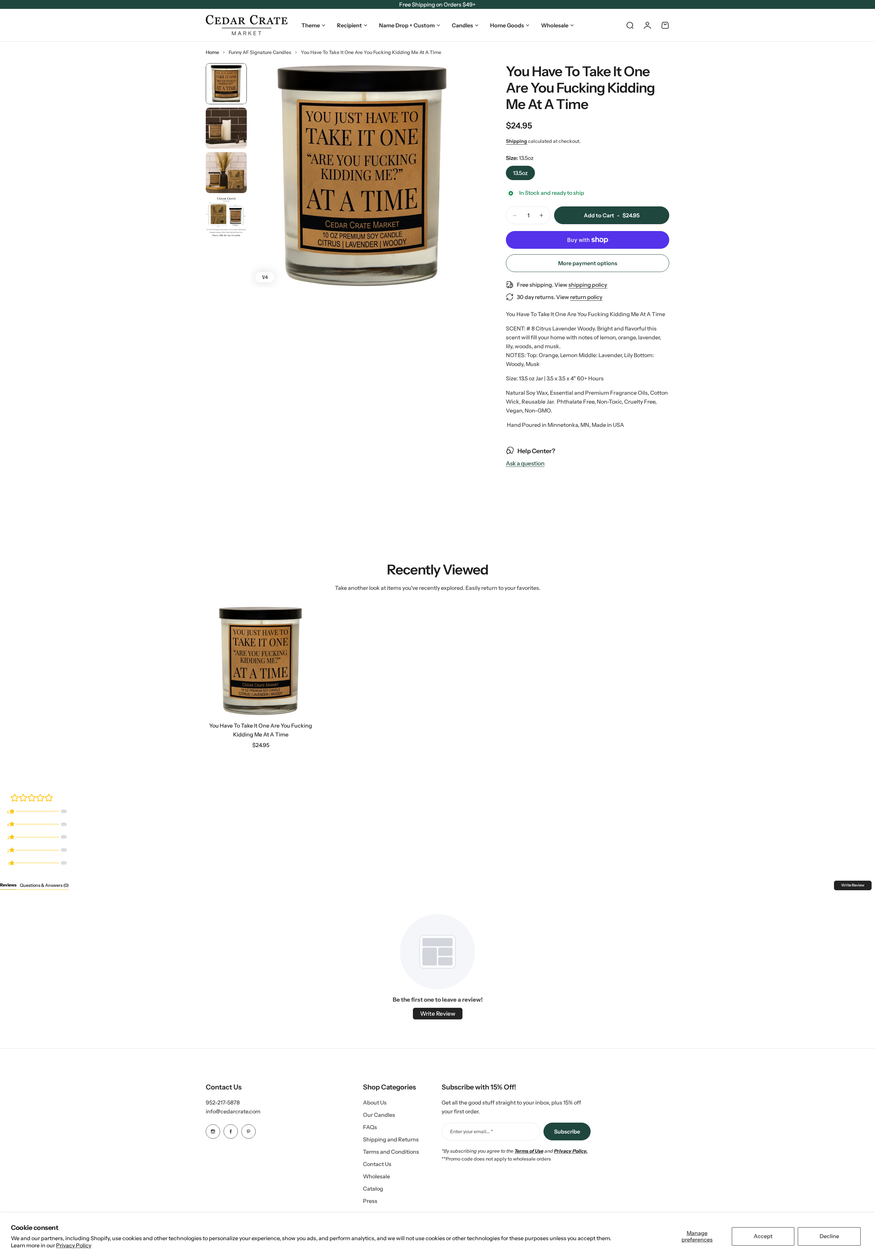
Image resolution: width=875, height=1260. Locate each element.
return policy (586, 297)
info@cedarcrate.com (233, 1111)
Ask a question (525, 464)
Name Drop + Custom (407, 25)
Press (370, 1200)
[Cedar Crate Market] (246, 25)
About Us (375, 1102)
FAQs (370, 1127)
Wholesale (554, 25)
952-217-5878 (223, 1102)
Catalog (373, 1188)
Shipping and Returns (391, 1139)
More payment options (587, 263)
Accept (763, 1236)
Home (212, 52)
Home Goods (507, 25)
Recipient (349, 25)
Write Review (852, 885)
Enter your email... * (471, 1131)
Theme (310, 25)
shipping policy (587, 284)
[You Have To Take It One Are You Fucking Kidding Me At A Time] (260, 661)
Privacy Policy (73, 1245)
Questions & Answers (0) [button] (44, 885)
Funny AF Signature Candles (260, 52)
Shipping (516, 141)
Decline (829, 1236)
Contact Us (377, 1164)
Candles (462, 25)
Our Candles (379, 1114)
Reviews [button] (8, 885)
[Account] (647, 25)
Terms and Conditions (391, 1151)
